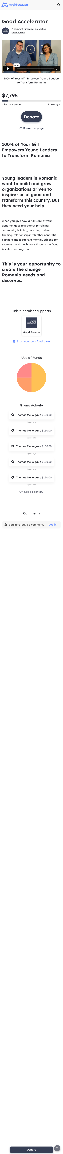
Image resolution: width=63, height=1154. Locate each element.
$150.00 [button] (47, 415)
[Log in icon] (58, 4)
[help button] (57, 1148)
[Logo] (14, 4)
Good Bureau (18, 32)
